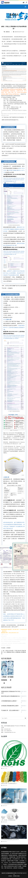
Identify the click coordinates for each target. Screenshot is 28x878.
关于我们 (4, 847)
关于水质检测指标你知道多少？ (8, 803)
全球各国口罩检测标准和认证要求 (9, 705)
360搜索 (14, 876)
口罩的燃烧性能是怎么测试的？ (9, 701)
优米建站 (18, 876)
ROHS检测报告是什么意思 (7, 766)
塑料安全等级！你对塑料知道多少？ (9, 783)
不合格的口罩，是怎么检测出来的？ (10, 710)
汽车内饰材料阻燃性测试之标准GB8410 (10, 839)
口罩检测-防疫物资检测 (4, 680)
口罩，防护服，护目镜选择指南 (8, 820)
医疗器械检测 (10, 678)
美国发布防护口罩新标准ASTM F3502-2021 (11, 692)
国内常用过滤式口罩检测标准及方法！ (11, 696)
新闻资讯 (19, 17)
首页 (15, 17)
